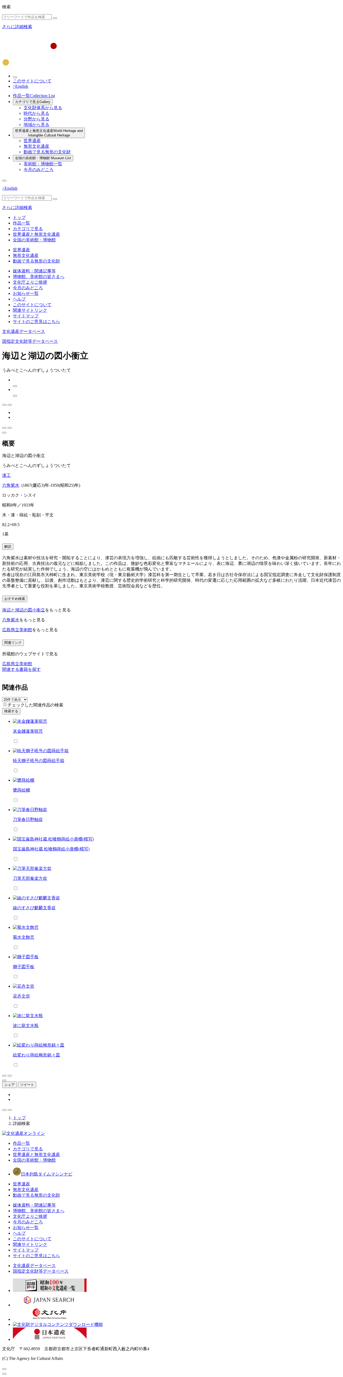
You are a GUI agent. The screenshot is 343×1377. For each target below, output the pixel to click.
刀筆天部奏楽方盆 (30, 878)
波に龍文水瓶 (26, 1025)
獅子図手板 (23, 966)
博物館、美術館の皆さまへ (38, 276)
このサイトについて (32, 81)
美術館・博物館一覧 (43, 164)
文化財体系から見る (43, 107)
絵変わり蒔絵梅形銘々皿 (36, 1055)
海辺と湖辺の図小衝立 (23, 610)
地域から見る (36, 124)
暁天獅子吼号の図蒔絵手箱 (38, 760)
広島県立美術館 (17, 629)
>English (20, 86)
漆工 (6, 475)
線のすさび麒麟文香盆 (34, 908)
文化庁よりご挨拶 (30, 282)
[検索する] (55, 18)
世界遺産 (32, 140)
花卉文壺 (21, 996)
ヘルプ (19, 299)
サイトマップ (26, 316)
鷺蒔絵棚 (21, 790)
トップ (19, 217)
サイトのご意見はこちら (36, 321)
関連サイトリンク (30, 310)
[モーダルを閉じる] (4, 1369)
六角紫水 (10, 485)
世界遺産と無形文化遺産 (49, 133)
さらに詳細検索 (17, 26)
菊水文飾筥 (23, 937)
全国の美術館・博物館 (43, 158)
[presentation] (5, 704)
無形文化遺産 (36, 146)
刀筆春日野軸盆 (28, 819)
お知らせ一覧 (26, 293)
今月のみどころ (39, 169)
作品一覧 (34, 95)
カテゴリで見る (32, 102)
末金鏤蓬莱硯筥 (28, 731)
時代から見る (36, 113)
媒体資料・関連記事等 (34, 271)
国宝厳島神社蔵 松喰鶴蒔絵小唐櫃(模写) (51, 849)
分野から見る (36, 119)
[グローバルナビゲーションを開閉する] (4, 180)
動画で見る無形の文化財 (47, 152)
